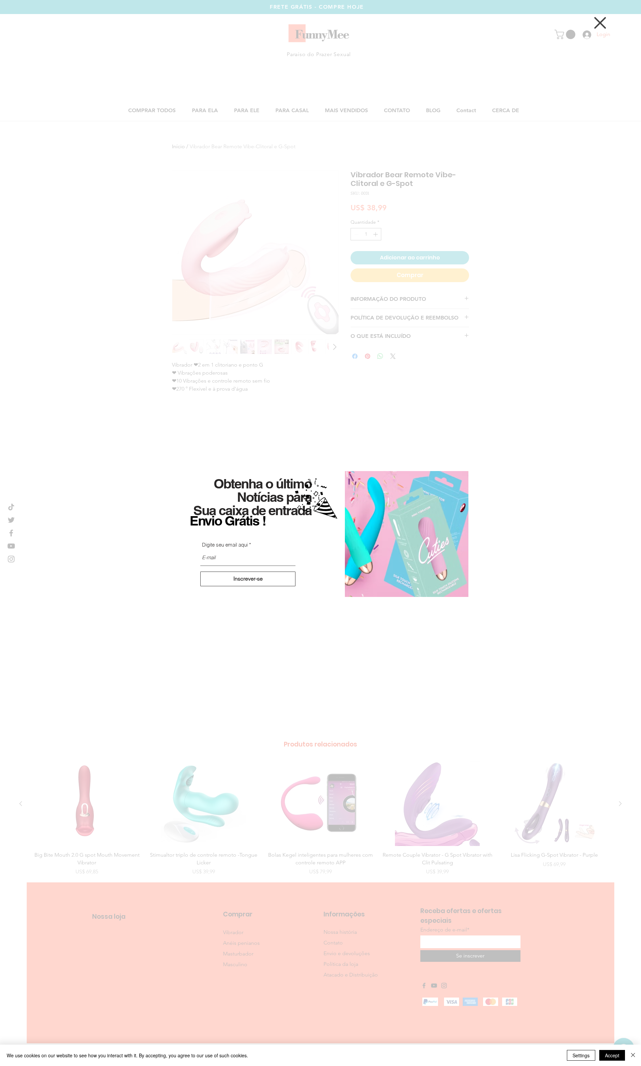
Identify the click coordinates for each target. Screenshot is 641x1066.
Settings (581, 1055)
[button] (600, 23)
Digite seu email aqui (225, 544)
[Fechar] (633, 1055)
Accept (612, 1055)
